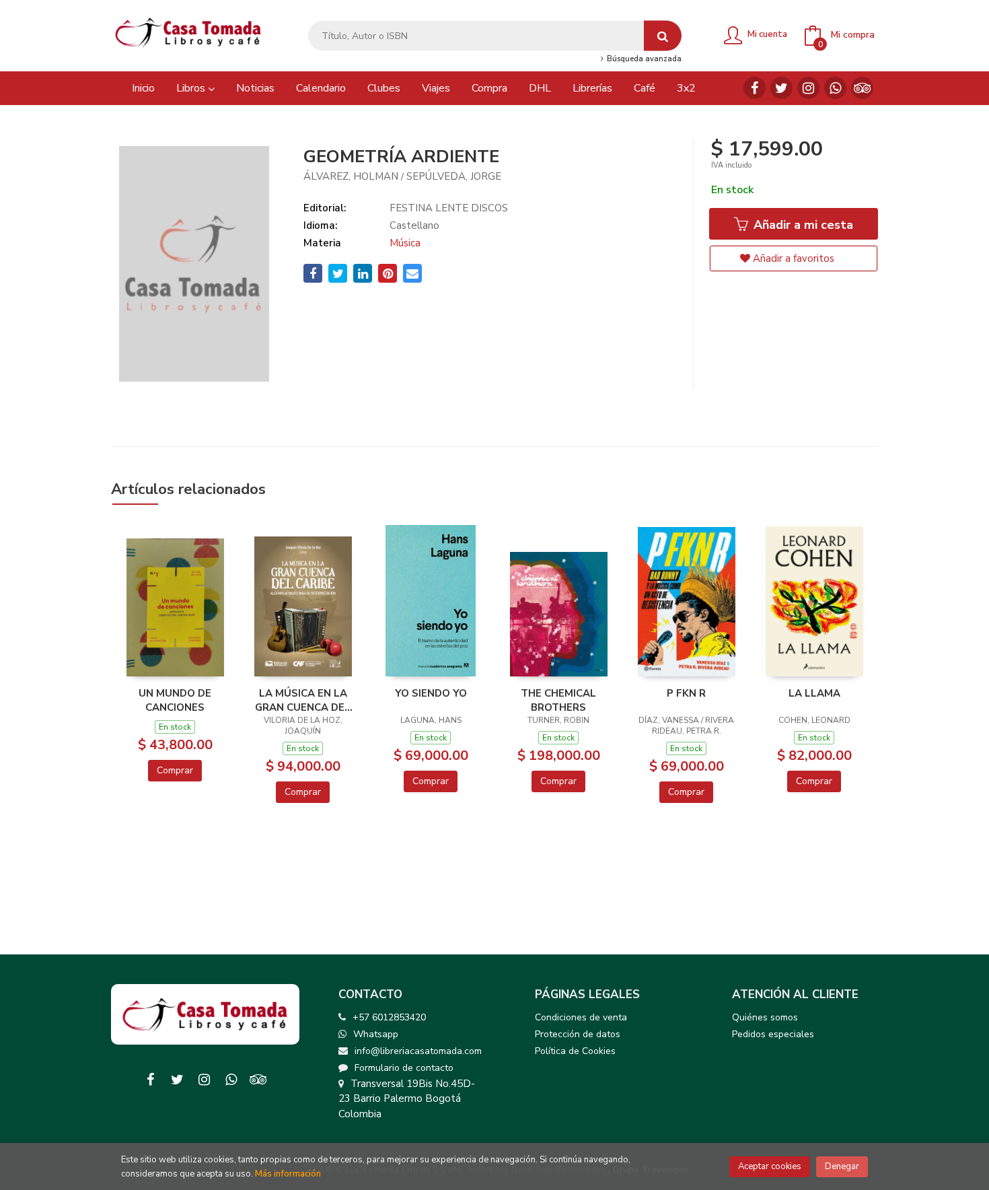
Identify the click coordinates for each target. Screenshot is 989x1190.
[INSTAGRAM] (808, 88)
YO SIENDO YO (431, 693)
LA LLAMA (814, 693)
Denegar (842, 1166)
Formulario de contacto (404, 1067)
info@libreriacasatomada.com (418, 1051)
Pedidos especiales (773, 1034)
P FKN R (686, 693)
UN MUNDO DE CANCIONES (175, 700)
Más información (288, 1174)
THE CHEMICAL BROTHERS (558, 700)
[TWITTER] (781, 88)
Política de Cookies (575, 1051)
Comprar (175, 770)
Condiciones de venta (581, 1017)
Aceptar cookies (769, 1166)
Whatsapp (375, 1034)
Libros (192, 88)
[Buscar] (663, 36)
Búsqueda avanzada (643, 59)
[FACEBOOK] (754, 88)
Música (405, 243)
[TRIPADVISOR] (862, 88)
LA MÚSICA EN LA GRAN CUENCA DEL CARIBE (303, 700)
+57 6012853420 (389, 1017)
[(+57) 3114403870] (835, 88)
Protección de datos (577, 1034)
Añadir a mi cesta (801, 225)
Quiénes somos (765, 1017)
